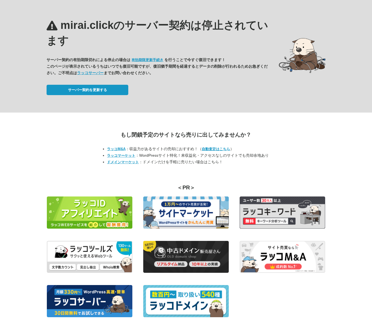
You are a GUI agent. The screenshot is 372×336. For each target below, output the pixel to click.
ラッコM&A (116, 149)
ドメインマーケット (123, 162)
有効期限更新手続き (147, 60)
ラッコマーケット (121, 155)
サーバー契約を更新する (87, 90)
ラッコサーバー (90, 73)
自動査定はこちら (216, 149)
